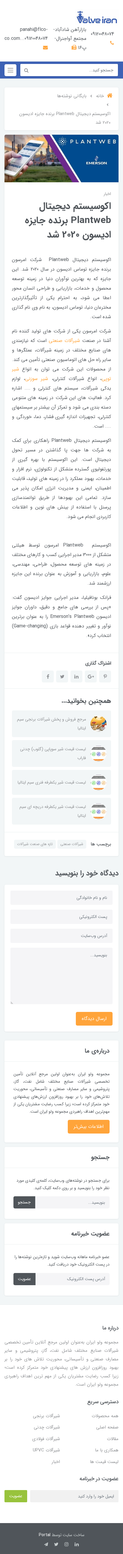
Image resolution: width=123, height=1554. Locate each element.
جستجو (24, 1202)
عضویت (24, 1279)
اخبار (107, 194)
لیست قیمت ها (104, 1461)
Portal (44, 1535)
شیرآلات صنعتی (64, 340)
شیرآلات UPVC (46, 1450)
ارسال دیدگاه (94, 1018)
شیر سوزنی (36, 378)
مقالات (113, 1438)
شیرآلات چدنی (47, 1427)
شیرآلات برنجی (46, 1416)
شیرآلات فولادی (46, 1438)
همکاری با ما (107, 1450)
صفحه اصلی (107, 1427)
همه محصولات (105, 1416)
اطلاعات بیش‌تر (89, 1126)
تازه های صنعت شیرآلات (35, 844)
